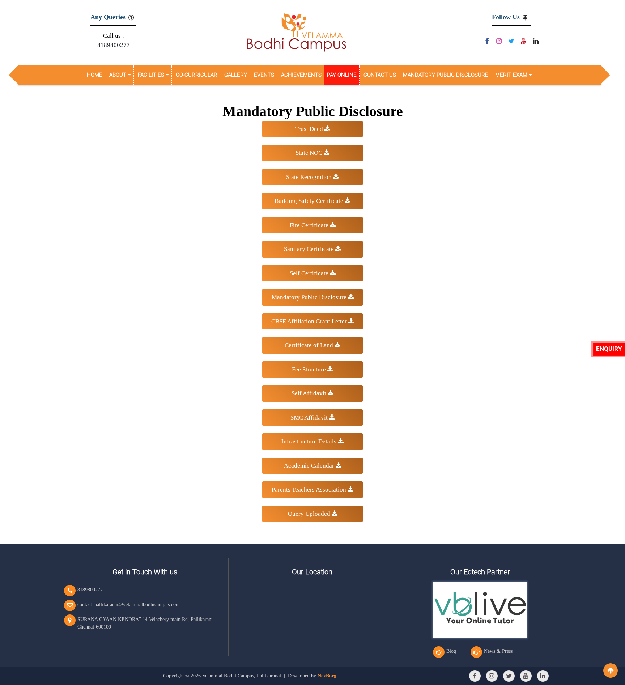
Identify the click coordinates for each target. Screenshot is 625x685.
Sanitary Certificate (309, 249)
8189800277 (113, 45)
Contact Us (379, 75)
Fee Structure (309, 369)
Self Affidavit (310, 393)
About (118, 75)
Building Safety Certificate (310, 200)
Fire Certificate (310, 225)
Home (94, 75)
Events (264, 75)
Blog (451, 651)
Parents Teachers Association (310, 489)
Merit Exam (512, 75)
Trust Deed (309, 128)
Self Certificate (310, 273)
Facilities (152, 75)
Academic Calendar (310, 465)
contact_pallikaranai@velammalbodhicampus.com (128, 604)
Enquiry (609, 348)
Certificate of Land (310, 345)
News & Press (498, 651)
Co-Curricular (196, 75)
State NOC (310, 152)
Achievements (301, 75)
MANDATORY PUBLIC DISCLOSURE (445, 75)
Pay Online (342, 75)
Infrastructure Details (309, 441)
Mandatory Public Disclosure (310, 297)
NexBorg (327, 675)
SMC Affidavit (309, 417)
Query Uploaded (310, 513)
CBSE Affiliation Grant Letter (309, 321)
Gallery (235, 75)
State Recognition (309, 177)
